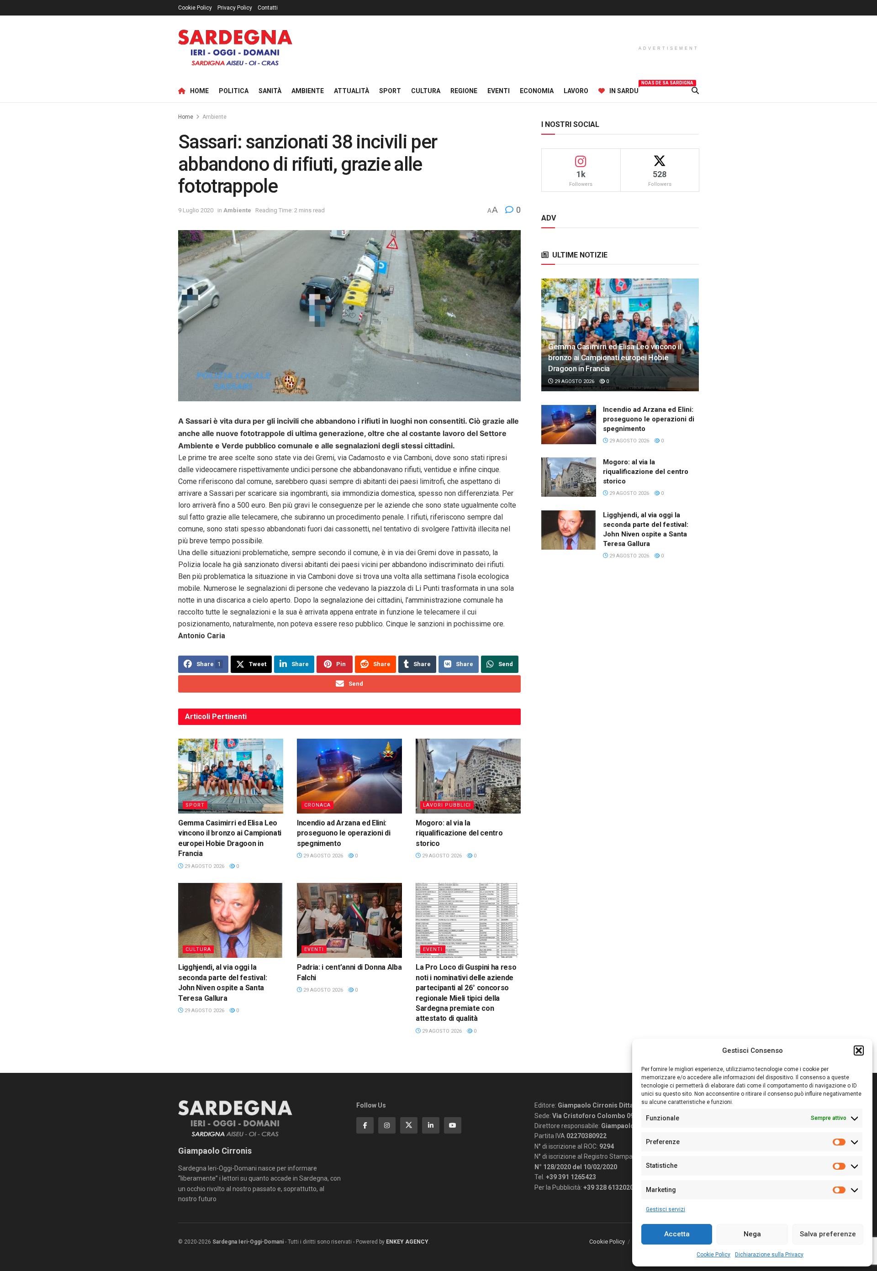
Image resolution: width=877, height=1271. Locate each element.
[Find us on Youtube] (452, 1125)
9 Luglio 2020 (195, 210)
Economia (537, 91)
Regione (463, 91)
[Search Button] (695, 90)
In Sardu (624, 89)
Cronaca (317, 805)
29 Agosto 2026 (203, 866)
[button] (858, 1050)
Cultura (425, 91)
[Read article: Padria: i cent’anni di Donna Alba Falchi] (349, 920)
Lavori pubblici (447, 805)
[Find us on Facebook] (365, 1125)
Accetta (677, 1234)
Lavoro (576, 91)
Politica (233, 91)
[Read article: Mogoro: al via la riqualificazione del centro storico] (468, 776)
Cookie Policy (713, 1254)
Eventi (498, 91)
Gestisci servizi (665, 1209)
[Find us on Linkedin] (430, 1125)
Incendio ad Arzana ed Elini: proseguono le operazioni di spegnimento (343, 833)
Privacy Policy (234, 8)
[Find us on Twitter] (408, 1125)
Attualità (351, 91)
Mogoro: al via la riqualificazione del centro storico (459, 833)
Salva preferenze (828, 1234)
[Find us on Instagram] (387, 1125)
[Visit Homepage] (235, 48)
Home (199, 91)
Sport (390, 91)
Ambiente (307, 91)
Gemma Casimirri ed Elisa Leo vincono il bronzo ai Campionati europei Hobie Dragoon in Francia (615, 357)
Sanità (270, 91)
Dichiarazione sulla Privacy (769, 1254)
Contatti (268, 8)
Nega (752, 1234)
